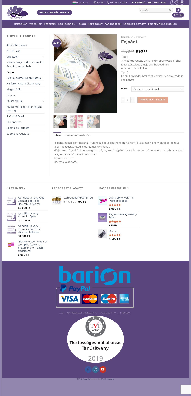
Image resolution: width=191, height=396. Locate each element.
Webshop (35, 24)
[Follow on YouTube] (182, 2)
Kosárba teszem (152, 99)
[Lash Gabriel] (19, 12)
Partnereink (113, 24)
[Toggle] (43, 57)
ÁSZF (62, 313)
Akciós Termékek (17, 45)
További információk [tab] (76, 135)
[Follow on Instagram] (177, 2)
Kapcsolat (95, 24)
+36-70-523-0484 (157, 2)
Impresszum (124, 313)
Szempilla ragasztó (18, 133)
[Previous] (58, 73)
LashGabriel (66, 24)
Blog (82, 24)
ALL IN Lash (13, 51)
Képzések (50, 24)
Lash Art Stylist (134, 24)
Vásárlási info (107, 313)
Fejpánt (12, 72)
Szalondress (14, 122)
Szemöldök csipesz (18, 127)
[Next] (111, 73)
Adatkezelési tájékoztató (82, 313)
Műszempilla (14, 101)
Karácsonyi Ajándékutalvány (23, 83)
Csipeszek (12, 56)
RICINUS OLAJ (15, 116)
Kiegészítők (14, 89)
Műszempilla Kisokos (162, 24)
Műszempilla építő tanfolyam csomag (24, 108)
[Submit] (170, 10)
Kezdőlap (20, 24)
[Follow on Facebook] (172, 2)
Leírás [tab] (57, 135)
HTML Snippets (83, 379)
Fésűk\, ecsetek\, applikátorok (24, 78)
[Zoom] (57, 109)
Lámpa (11, 95)
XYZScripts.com (107, 379)
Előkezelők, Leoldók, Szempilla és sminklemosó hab (25, 64)
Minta (124, 89)
